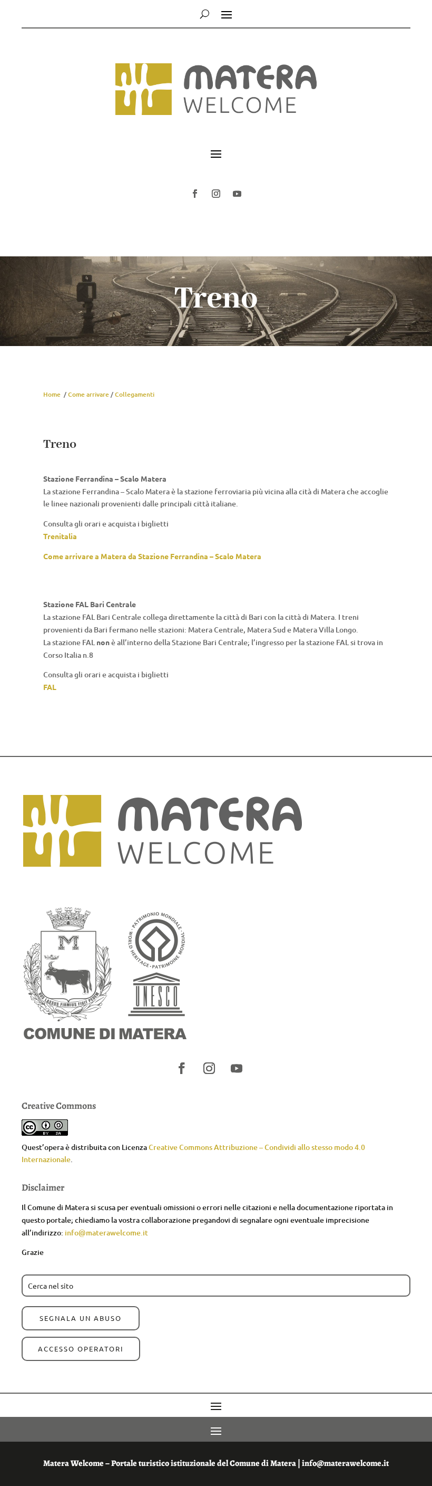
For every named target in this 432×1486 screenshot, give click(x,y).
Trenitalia (60, 536)
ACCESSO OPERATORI (81, 1348)
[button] (216, 128)
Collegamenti (134, 394)
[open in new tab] (194, 193)
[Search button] (204, 13)
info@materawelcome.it (106, 1233)
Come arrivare (88, 394)
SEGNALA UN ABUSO (81, 1318)
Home (52, 394)
